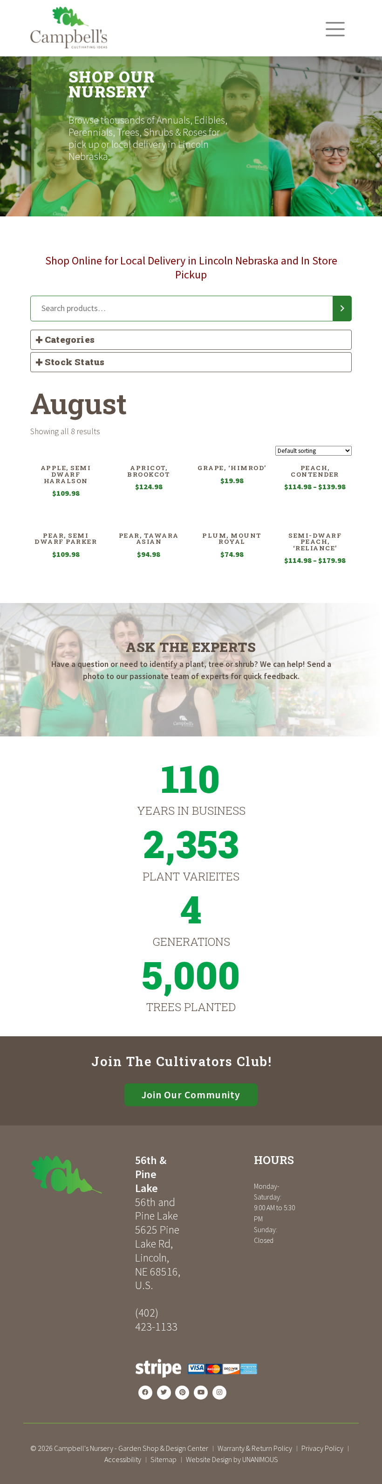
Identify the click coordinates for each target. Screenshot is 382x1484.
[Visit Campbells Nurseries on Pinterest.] (182, 1393)
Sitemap (163, 1459)
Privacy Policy (322, 1448)
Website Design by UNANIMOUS (232, 1459)
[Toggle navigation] (335, 29)
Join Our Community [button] (191, 1095)
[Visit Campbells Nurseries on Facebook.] (145, 1393)
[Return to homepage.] (79, 1174)
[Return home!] (68, 46)
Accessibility (122, 1459)
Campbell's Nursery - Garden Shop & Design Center (131, 1448)
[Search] (342, 309)
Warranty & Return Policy (255, 1448)
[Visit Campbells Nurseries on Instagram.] (219, 1393)
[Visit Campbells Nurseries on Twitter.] (164, 1393)
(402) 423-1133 (156, 1319)
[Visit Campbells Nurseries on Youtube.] (201, 1393)
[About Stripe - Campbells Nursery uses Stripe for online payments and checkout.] (196, 1381)
